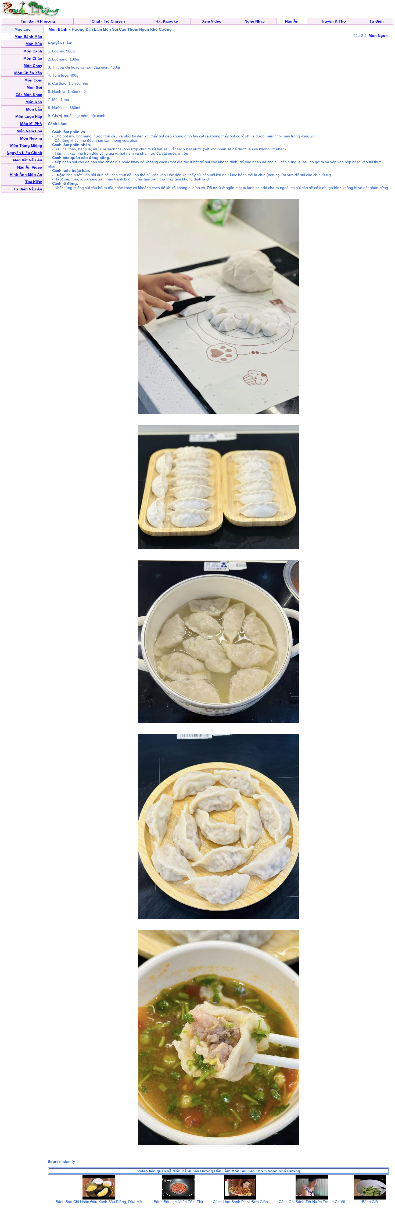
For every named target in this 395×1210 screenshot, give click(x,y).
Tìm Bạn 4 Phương (38, 21)
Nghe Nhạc (255, 21)
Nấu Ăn (292, 21)
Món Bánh (58, 29)
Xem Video (211, 21)
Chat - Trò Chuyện (108, 21)
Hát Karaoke (167, 21)
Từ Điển (376, 21)
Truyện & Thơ (333, 21)
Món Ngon (378, 35)
